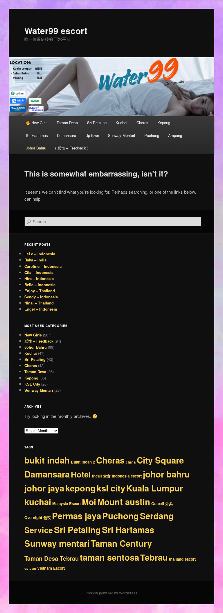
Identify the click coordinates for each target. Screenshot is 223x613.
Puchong (151, 135)
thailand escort (182, 559)
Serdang (157, 515)
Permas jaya (76, 515)
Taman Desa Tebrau (51, 558)
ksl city (111, 488)
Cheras (142, 122)
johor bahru (166, 474)
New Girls (39, 122)
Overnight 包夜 (37, 517)
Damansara (66, 135)
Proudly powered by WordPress (111, 593)
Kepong (163, 122)
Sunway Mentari (121, 135)
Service (38, 529)
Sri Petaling (97, 122)
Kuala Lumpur (154, 488)
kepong (80, 488)
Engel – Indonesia (40, 309)
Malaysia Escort (66, 503)
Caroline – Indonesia (43, 266)
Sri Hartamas (37, 135)
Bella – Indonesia (39, 284)
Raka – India (35, 260)
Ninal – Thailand (39, 303)
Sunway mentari (56, 543)
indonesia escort (127, 476)
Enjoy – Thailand (39, 290)
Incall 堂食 (101, 476)
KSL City (32, 384)
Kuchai (121, 122)
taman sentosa (109, 557)
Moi (89, 502)
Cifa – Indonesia (38, 272)
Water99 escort (55, 30)
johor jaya (44, 488)
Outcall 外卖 (162, 503)
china (131, 462)
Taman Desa (67, 122)
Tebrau (154, 557)
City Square (160, 460)
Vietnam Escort (51, 568)
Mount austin (123, 502)
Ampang (175, 135)
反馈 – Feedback (38, 341)
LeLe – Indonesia (39, 253)
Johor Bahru (36, 148)
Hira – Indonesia (39, 278)
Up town (92, 135)
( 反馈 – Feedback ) (71, 148)
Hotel (81, 474)
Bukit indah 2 (83, 462)
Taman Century (121, 543)
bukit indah (47, 460)
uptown (30, 568)
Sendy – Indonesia (41, 297)
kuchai (37, 502)
